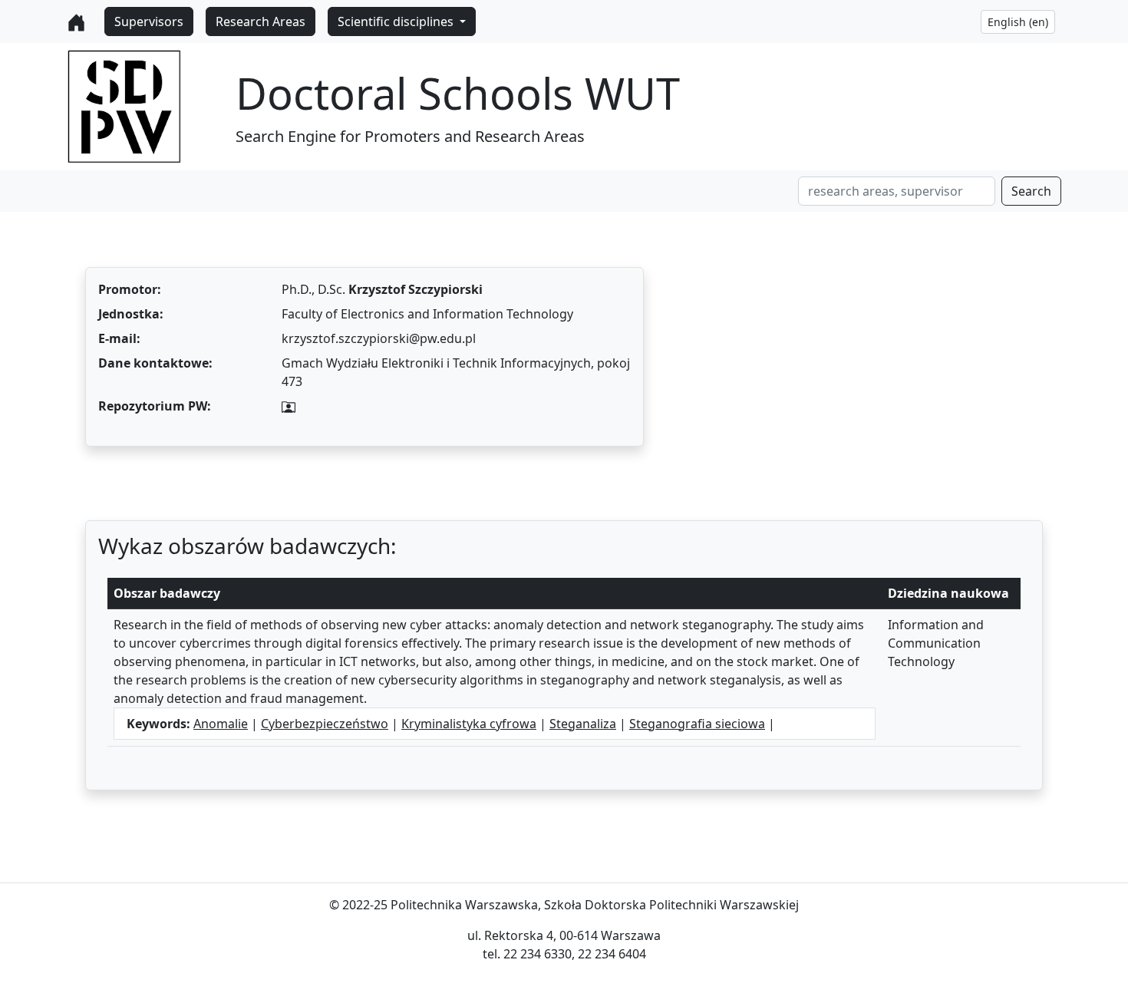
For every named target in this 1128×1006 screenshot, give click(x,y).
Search (1031, 191)
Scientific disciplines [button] (397, 21)
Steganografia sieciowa (697, 723)
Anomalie (220, 723)
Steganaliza (582, 723)
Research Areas (260, 21)
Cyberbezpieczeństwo (324, 723)
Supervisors (148, 21)
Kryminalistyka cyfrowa (468, 723)
